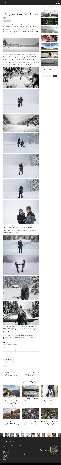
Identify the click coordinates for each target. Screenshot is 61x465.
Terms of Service (26, 454)
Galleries (29, 3)
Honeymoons (42, 3)
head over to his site (19, 337)
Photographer (5, 344)
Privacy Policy (25, 452)
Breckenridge (20, 448)
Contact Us (26, 448)
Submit (4, 365)
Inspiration (22, 3)
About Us (26, 447)
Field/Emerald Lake (6, 451)
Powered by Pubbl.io (35, 464)
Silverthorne (20, 450)
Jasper (11, 450)
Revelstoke (5, 459)
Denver (18, 448)
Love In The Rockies (7, 18)
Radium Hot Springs (5, 458)
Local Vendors (51, 3)
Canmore (12, 448)
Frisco (18, 449)
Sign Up (59, 1)
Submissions (26, 450)
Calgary (11, 448)
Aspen (18, 447)
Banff (11, 447)
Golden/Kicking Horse (6, 453)
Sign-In (55, 1)
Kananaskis (12, 451)
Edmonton (12, 449)
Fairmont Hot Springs (5, 448)
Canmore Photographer (13, 227)
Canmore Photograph (24, 29)
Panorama (5, 456)
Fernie (4, 449)
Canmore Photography (18, 334)
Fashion (35, 3)
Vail (18, 451)
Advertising (26, 449)
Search (25, 448)
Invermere (5, 454)
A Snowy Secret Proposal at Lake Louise (20, 14)
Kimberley (5, 455)
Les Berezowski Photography (12, 344)
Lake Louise (12, 452)
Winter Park (19, 452)
